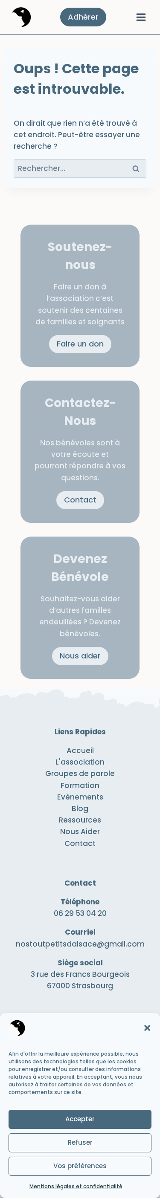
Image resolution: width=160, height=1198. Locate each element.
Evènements (80, 797)
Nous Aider (80, 831)
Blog (80, 808)
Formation (80, 785)
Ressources (80, 820)
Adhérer (83, 17)
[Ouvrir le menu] (141, 17)
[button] (147, 1028)
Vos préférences (80, 1165)
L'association (80, 762)
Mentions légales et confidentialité (75, 1186)
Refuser (80, 1142)
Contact (80, 843)
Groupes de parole (80, 773)
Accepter (80, 1118)
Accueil (80, 750)
